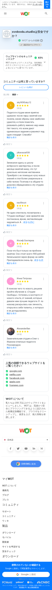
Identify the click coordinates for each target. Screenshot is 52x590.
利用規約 (22, 587)
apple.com (14, 381)
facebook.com (16, 378)
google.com (15, 371)
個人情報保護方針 (33, 587)
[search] (46, 13)
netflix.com (15, 374)
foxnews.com (16, 385)
